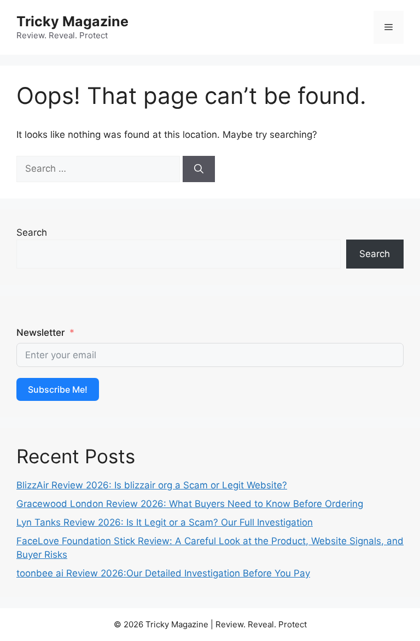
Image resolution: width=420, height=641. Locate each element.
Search (31, 232)
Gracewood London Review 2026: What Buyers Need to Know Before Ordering (189, 503)
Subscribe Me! (58, 389)
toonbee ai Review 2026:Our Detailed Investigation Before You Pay (163, 573)
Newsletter (40, 332)
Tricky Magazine (72, 21)
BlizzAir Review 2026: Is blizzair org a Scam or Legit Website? (151, 485)
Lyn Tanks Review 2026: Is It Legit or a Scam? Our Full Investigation (164, 522)
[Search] (199, 169)
